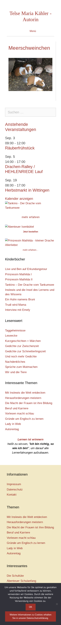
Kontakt (11, 494)
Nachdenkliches (15, 361)
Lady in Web (13, 424)
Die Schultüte (15, 575)
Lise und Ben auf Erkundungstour (26, 269)
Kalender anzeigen (19, 198)
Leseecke (11, 335)
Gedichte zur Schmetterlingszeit (25, 351)
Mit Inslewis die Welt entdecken (25, 392)
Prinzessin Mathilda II (19, 279)
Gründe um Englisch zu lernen (24, 418)
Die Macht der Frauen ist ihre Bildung (28, 403)
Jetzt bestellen (30, 231)
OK (30, 607)
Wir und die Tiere (16, 372)
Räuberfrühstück (20, 148)
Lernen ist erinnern (30, 439)
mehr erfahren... (30, 250)
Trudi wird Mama (15, 304)
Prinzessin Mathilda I (18, 274)
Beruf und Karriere (16, 408)
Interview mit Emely (17, 309)
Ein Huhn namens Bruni (20, 299)
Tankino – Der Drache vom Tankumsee (29, 284)
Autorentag (12, 429)
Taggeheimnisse (15, 330)
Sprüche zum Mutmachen (21, 367)
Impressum (14, 484)
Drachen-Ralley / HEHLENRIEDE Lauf (24, 169)
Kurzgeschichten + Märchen (23, 341)
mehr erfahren (30, 217)
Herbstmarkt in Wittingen (27, 190)
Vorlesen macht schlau (19, 413)
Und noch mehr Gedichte (21, 356)
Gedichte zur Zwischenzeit (22, 346)
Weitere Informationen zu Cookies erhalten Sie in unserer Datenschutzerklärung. (30, 616)
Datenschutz (15, 489)
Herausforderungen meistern (23, 398)
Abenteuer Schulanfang (21, 580)
